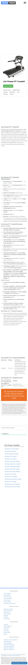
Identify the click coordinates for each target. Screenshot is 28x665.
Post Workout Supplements (9, 644)
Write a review (8, 86)
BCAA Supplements (8, 641)
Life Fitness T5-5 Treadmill (10, 456)
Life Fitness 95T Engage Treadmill (12, 466)
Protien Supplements (13, 639)
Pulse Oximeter (7, 618)
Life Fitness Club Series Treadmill (12, 461)
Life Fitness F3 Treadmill (10, 451)
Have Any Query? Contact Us (19, 663)
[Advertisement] (14, 20)
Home (5, 40)
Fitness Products (7, 600)
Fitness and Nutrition (8, 598)
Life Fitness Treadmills (19, 40)
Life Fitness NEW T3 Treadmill (11, 453)
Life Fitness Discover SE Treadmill (12, 486)
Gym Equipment (7, 595)
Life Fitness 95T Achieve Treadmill (12, 471)
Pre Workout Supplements (9, 646)
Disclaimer (10, 655)
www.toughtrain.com (4, 655)
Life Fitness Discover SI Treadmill (12, 484)
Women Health (7, 627)
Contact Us (14, 655)
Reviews (5, 634)
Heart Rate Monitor (7, 613)
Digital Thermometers (8, 610)
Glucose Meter (7, 612)
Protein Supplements (8, 626)
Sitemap (18, 655)
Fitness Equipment (7, 593)
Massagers (6, 615)
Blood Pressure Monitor (8, 609)
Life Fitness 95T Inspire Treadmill (12, 469)
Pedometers (6, 617)
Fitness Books (6, 603)
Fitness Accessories (8, 597)
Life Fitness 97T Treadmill (10, 474)
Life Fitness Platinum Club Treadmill (13, 464)
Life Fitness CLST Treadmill (11, 476)
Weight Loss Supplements (9, 649)
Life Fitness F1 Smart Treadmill (12, 448)
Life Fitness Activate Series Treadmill (13, 479)
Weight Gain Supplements (9, 647)
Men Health (6, 629)
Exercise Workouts (7, 601)
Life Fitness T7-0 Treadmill (10, 459)
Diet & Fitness (6, 630)
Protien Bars (6, 639)
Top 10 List (6, 624)
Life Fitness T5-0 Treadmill (10, 481)
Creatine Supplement (8, 643)
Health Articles (13, 603)
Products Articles (7, 632)
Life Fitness (10, 40)
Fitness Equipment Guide (13, 654)
